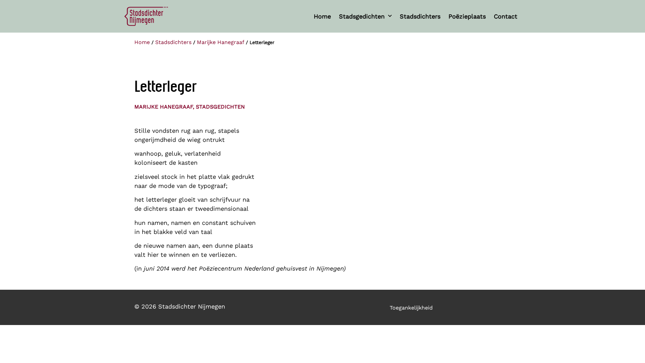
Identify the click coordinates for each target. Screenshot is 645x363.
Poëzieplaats (467, 16)
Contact (505, 16)
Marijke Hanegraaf (220, 42)
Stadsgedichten (362, 16)
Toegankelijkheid (411, 308)
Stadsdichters (420, 16)
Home (322, 16)
